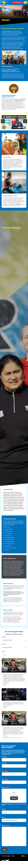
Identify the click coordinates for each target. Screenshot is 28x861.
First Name (4, 756)
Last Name (4, 763)
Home (9, 856)
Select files (14, 798)
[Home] (3, 3)
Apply (4, 849)
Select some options (7, 640)
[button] (3, 121)
